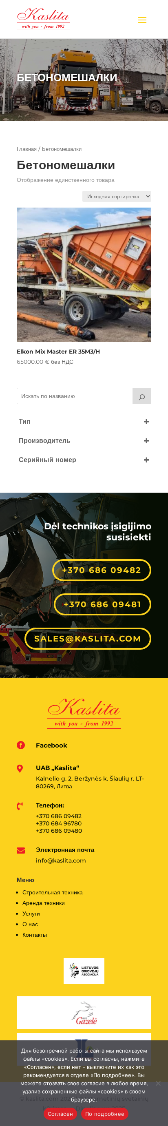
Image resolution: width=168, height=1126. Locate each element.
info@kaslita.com (61, 860)
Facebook (51, 745)
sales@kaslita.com (87, 639)
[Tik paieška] (142, 396)
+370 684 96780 (59, 823)
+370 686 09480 (59, 830)
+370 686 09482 (101, 570)
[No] (158, 1083)
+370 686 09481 (102, 604)
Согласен (60, 1114)
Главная (27, 149)
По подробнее (104, 1114)
